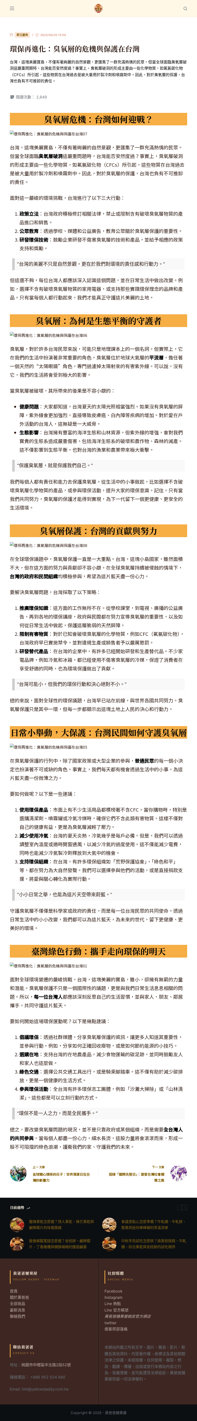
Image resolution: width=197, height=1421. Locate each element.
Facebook (114, 1291)
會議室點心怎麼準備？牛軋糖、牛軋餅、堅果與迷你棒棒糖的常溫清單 (153, 1224)
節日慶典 (22, 35)
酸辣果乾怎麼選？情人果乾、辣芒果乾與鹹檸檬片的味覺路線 (61, 1224)
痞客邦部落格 (116, 1329)
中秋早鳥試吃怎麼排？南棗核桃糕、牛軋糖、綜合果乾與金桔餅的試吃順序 (153, 1244)
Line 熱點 (113, 1303)
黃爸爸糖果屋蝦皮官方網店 (128, 1316)
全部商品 (17, 1303)
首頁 (14, 1291)
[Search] (185, 8)
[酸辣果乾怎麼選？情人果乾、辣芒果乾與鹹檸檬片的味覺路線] (17, 1225)
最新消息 (17, 1310)
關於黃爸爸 (19, 1297)
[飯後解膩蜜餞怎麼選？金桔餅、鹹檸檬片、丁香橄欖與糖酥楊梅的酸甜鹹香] (17, 1244)
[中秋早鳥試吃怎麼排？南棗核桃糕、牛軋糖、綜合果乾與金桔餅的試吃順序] (109, 1244)
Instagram (114, 1297)
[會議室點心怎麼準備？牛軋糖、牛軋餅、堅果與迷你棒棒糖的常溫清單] (109, 1225)
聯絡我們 (17, 1316)
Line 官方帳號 (117, 1310)
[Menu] (12, 8)
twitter (111, 1322)
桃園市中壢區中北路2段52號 (46, 1364)
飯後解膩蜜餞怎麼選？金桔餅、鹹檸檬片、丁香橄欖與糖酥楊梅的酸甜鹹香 (59, 1244)
